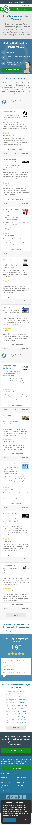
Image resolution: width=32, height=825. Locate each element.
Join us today (16, 750)
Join (21, 2)
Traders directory (22, 782)
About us (4, 777)
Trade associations (22, 777)
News (3, 788)
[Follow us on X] (12, 797)
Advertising (4, 780)
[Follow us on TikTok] (24, 797)
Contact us (4, 785)
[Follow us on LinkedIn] (20, 797)
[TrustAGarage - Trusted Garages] (5, 8)
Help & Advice (5, 782)
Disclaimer (20, 785)
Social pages (5, 790)
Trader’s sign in (26, 5)
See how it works (16, 768)
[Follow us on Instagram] (16, 797)
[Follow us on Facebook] (7, 797)
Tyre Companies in (16, 691)
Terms (18, 788)
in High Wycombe (16, 631)
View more (16, 615)
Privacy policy (21, 780)
